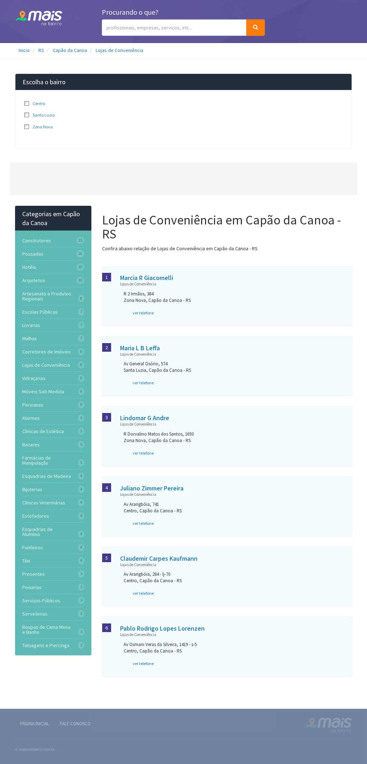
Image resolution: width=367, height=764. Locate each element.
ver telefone (143, 312)
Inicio (24, 50)
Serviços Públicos (41, 600)
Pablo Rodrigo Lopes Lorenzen (162, 628)
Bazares (31, 444)
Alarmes (31, 418)
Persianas (32, 405)
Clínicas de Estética (43, 431)
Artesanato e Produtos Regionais (46, 296)
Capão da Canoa (70, 50)
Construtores (36, 240)
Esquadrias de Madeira (46, 476)
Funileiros (32, 547)
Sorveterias (35, 614)
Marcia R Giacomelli (146, 278)
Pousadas (32, 254)
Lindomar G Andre (144, 418)
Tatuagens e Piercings (46, 645)
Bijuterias (32, 489)
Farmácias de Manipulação (36, 460)
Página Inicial (34, 724)
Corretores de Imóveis (46, 351)
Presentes (33, 574)
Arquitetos (33, 280)
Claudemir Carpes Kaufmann (158, 558)
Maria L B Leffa (140, 348)
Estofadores (35, 516)
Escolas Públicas (40, 312)
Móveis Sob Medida (43, 391)
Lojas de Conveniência (119, 50)
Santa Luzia (44, 115)
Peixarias (32, 587)
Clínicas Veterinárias (43, 502)
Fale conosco (75, 724)
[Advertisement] (183, 179)
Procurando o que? (130, 12)
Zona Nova (43, 126)
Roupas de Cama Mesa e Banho (46, 629)
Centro (39, 103)
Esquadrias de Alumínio (37, 531)
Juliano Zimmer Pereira (152, 488)
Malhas (29, 338)
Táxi (26, 560)
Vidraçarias (34, 378)
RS (41, 50)
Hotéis (29, 267)
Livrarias (31, 325)
